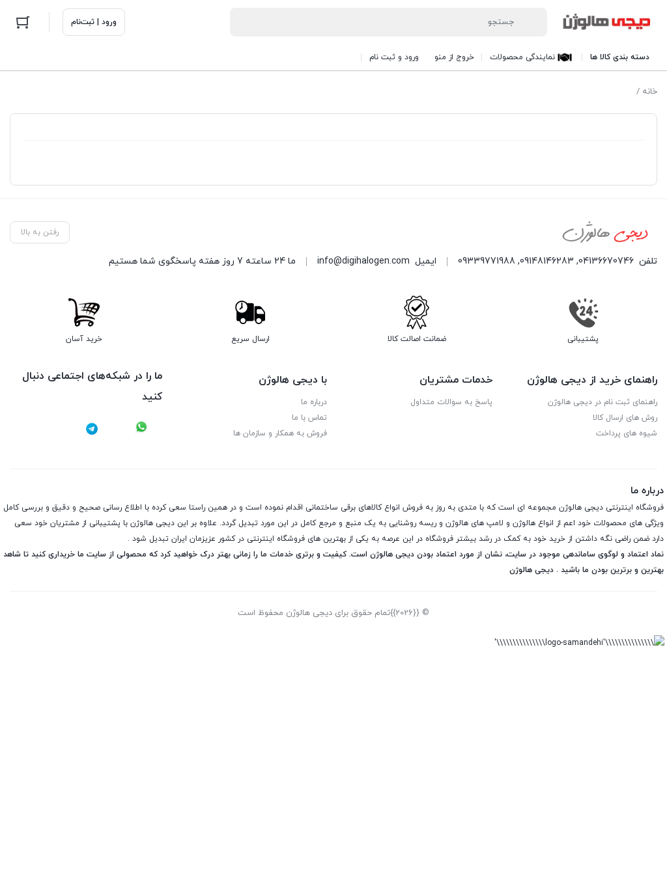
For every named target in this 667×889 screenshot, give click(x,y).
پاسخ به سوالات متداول (451, 402)
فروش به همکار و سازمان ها (280, 433)
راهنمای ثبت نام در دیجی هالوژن (602, 402)
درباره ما (314, 402)
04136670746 (606, 261)
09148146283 (547, 261)
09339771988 (486, 261)
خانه (649, 92)
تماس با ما (309, 418)
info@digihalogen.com (363, 261)
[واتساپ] (141, 429)
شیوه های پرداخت (626, 433)
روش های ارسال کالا (625, 418)
